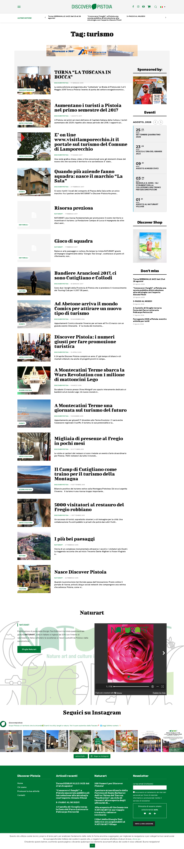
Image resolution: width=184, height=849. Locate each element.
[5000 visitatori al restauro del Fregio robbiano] (34, 513)
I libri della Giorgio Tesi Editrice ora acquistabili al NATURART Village (110, 822)
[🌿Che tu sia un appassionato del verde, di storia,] (80, 741)
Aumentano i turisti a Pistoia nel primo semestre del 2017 (87, 107)
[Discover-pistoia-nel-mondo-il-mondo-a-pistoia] (92, 7)
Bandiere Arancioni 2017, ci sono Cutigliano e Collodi (85, 275)
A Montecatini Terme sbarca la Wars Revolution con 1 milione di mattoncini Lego (89, 374)
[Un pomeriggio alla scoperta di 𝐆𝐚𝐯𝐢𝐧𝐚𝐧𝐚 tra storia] (173, 741)
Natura (22, 291)
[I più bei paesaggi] (34, 546)
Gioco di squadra (73, 241)
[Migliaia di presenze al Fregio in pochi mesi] (34, 447)
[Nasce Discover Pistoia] (34, 579)
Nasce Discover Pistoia (80, 572)
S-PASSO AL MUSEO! (136, 16)
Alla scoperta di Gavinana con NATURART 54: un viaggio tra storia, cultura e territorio (111, 811)
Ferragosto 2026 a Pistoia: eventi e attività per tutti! (150, 320)
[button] (163, 6)
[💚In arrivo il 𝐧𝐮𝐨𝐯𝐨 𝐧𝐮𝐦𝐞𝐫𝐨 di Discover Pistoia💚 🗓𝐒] (127, 741)
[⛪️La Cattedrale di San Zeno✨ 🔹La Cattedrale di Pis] (34, 741)
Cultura (22, 589)
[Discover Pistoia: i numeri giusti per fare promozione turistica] (34, 347)
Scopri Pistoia (25, 390)
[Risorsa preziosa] (34, 215)
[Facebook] (133, 6)
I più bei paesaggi (74, 539)
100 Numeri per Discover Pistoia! (109, 784)
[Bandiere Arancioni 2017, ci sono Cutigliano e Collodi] (34, 281)
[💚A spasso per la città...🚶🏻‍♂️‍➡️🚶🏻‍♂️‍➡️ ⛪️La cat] (57, 741)
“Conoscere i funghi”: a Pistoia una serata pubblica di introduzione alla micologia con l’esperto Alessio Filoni (104, 18)
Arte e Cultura (25, 123)
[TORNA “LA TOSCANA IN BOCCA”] (34, 80)
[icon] (149, 7)
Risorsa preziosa (73, 208)
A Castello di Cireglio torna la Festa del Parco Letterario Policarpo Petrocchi (147, 310)
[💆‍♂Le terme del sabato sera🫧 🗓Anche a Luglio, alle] (150, 741)
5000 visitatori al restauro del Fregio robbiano (89, 507)
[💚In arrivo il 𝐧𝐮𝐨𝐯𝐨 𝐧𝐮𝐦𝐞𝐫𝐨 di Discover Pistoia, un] (11, 741)
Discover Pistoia (61, 83)
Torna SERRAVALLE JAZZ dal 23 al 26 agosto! (64, 17)
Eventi (22, 192)
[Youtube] (143, 6)
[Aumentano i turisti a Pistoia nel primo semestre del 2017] (34, 113)
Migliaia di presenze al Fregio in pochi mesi (88, 441)
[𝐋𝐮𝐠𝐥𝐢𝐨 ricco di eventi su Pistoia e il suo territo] (104, 741)
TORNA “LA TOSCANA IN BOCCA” (82, 74)
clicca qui (136, 839)
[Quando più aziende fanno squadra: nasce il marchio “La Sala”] (34, 182)
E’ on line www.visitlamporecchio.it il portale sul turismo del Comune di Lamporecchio (90, 141)
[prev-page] (45, 17)
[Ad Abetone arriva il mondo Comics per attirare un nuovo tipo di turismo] (34, 314)
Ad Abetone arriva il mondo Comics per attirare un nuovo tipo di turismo (87, 308)
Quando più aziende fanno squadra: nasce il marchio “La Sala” (88, 176)
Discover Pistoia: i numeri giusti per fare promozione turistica (85, 341)
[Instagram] (138, 6)
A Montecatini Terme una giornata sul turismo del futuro (90, 408)
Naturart (58, 214)
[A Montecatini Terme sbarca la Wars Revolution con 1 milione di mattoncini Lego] (34, 380)
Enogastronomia (26, 90)
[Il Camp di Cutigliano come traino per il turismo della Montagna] (34, 480)
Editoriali (23, 225)
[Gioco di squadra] (34, 248)
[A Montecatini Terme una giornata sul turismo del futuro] (34, 414)
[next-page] (165, 17)
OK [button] (92, 846)
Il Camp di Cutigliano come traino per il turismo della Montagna (85, 473)
